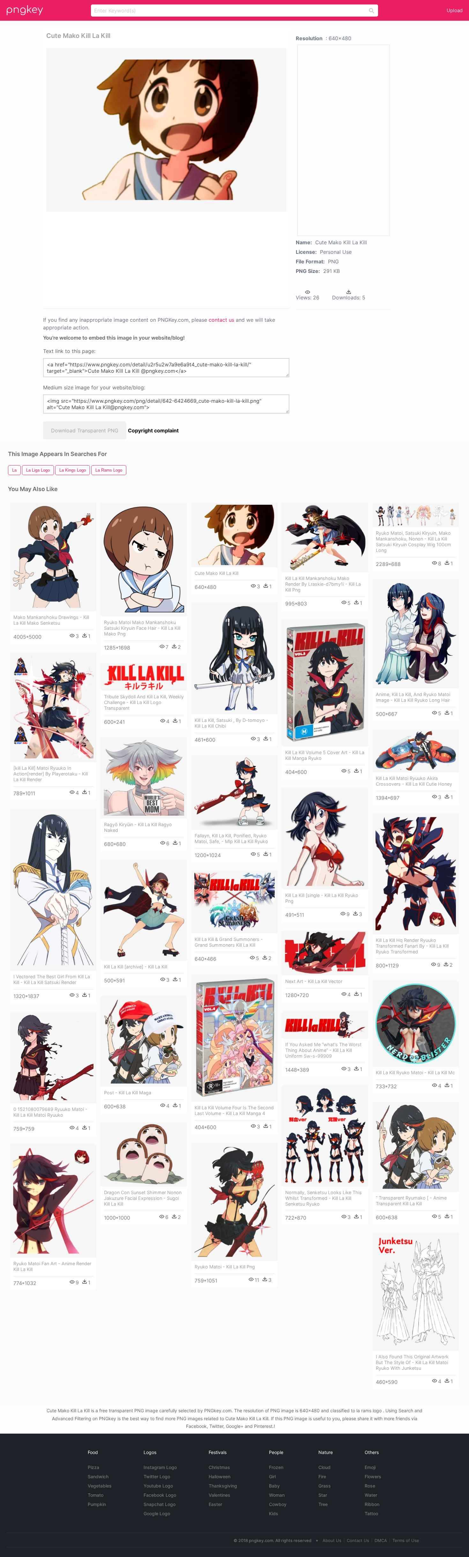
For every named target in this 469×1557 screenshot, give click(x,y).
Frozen (276, 1467)
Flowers (373, 1476)
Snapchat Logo (159, 1504)
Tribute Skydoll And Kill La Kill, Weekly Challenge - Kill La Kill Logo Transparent (144, 702)
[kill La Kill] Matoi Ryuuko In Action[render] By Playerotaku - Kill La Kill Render (50, 773)
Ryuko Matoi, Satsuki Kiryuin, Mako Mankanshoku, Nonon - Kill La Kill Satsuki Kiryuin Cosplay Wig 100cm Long (413, 541)
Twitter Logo (157, 1476)
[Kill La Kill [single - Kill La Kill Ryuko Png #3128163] (325, 838)
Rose (370, 1485)
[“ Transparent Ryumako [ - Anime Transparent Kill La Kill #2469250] (416, 1147)
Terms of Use (405, 1540)
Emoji (370, 1467)
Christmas (219, 1467)
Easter (215, 1504)
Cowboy (278, 1504)
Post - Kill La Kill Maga (127, 1092)
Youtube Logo (158, 1485)
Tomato (95, 1495)
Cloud (324, 1467)
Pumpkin (97, 1504)
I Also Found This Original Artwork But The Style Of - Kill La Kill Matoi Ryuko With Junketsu (412, 1362)
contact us (221, 320)
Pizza (93, 1467)
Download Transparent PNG (84, 430)
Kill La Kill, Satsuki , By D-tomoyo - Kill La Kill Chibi (231, 723)
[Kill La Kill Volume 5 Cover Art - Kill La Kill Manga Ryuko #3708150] (325, 683)
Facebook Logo (160, 1495)
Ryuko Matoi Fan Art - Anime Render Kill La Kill (52, 1266)
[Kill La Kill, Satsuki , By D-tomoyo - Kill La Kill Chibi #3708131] (234, 658)
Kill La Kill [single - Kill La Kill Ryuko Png (321, 898)
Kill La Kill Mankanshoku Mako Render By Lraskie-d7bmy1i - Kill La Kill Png (323, 584)
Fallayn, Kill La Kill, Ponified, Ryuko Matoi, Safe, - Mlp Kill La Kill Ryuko (231, 838)
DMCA (381, 1540)
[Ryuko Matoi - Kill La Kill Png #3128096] (234, 1202)
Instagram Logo (160, 1467)
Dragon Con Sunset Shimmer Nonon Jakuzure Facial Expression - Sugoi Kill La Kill (143, 1198)
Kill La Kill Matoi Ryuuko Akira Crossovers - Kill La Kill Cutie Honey (414, 781)
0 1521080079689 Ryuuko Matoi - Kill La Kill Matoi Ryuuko (50, 1112)
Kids (273, 1513)
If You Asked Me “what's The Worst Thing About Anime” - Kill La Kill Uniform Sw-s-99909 (323, 1050)
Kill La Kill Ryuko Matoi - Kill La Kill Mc (415, 1072)
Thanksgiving (223, 1485)
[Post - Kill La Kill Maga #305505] (144, 1041)
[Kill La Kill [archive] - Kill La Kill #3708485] (144, 910)
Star (322, 1495)
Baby (274, 1485)
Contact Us (358, 1540)
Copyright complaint (153, 430)
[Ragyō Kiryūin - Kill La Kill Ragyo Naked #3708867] (144, 778)
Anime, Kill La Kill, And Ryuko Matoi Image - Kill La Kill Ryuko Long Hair (413, 697)
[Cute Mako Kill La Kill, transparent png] (166, 130)
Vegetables (100, 1485)
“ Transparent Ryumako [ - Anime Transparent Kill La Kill (411, 1200)
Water (371, 1495)
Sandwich (98, 1476)
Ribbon (372, 1504)
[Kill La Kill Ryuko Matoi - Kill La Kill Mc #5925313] (416, 1024)
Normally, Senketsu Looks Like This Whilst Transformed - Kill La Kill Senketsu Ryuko (323, 1198)
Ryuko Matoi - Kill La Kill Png (225, 1266)
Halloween (219, 1476)
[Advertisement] (122, 259)
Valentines (219, 1495)
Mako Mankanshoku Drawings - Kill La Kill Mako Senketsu (51, 620)
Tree (323, 1504)
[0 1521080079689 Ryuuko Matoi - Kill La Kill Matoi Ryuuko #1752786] (53, 1058)
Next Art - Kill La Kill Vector (313, 981)
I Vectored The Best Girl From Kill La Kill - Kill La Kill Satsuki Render (51, 979)
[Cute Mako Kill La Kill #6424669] (234, 535)
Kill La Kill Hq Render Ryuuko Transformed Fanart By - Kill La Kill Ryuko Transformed (412, 945)
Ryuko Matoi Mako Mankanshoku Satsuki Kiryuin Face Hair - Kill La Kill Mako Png (142, 628)
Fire (322, 1476)
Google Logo (157, 1513)
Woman (277, 1495)
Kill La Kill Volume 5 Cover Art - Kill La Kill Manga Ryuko (324, 755)
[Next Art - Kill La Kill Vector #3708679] (325, 952)
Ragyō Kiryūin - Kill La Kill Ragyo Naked (138, 827)
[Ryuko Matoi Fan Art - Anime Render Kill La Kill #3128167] (53, 1201)
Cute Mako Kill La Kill (216, 573)
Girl (272, 1476)
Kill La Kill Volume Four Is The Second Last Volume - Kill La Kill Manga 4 (234, 1110)
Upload (455, 10)
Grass (324, 1485)
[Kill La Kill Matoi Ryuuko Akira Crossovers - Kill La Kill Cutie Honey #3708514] (416, 751)
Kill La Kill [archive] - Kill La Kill (135, 966)
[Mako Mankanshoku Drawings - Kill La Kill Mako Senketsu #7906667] (53, 557)
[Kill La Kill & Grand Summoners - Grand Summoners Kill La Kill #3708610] (234, 902)
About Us (332, 1540)
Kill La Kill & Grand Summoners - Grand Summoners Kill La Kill (229, 942)
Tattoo (371, 1513)
